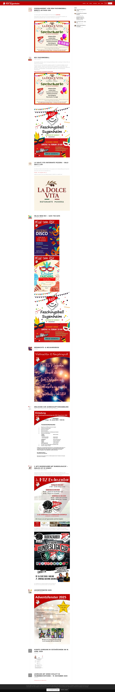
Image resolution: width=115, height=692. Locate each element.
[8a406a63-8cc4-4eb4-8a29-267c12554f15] (30, 467)
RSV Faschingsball (41, 57)
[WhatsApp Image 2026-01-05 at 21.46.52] (30, 217)
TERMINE (35, 59)
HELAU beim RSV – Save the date (47, 216)
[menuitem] (84, 3)
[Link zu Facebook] (110, 0)
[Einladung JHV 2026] (30, 408)
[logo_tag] (11, 3)
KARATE (45, 408)
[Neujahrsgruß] (30, 348)
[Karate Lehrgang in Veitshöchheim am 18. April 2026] (30, 651)
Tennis (50, 408)
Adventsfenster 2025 (43, 590)
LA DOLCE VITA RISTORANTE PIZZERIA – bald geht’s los (51, 164)
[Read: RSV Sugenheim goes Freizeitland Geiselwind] (75, 14)
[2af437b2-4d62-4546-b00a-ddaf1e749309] (30, 591)
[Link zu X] (109, 0)
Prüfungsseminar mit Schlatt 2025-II (40, 680)
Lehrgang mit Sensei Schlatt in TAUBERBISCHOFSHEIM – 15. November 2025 (50, 675)
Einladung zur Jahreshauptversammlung (51, 407)
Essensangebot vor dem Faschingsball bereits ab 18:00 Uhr (50, 9)
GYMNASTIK (39, 408)
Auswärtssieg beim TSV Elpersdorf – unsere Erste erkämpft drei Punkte (80, 18)
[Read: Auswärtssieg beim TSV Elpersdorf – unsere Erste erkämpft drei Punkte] (75, 17)
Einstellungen (64, 689)
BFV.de (107, 0)
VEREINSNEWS (38, 11)
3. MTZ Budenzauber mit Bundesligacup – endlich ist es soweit (51, 467)
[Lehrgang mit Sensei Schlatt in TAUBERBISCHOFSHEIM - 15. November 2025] (30, 675)
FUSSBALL (35, 408)
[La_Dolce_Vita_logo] (30, 164)
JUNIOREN (42, 408)
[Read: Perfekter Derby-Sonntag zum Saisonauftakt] (75, 25)
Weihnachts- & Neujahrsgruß (46, 347)
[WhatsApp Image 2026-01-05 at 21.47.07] (30, 59)
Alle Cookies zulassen (53, 689)
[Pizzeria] (30, 9)
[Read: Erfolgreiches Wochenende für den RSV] (75, 10)
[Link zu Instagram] (112, 0)
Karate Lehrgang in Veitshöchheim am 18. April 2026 (51, 651)
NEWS (35, 11)
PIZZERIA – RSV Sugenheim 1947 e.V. (40, 172)
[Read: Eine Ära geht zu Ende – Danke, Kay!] (75, 22)
